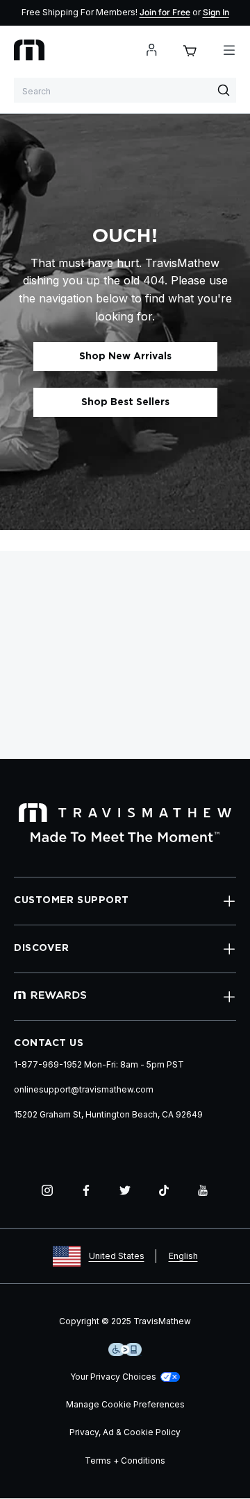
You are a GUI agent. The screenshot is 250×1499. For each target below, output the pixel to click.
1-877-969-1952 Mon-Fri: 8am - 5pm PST (99, 1064)
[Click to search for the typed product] (223, 90)
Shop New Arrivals (125, 356)
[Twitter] (125, 1190)
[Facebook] (86, 1190)
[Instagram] (47, 1190)
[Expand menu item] (229, 901)
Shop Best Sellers (125, 402)
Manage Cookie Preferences (125, 1404)
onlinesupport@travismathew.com (83, 1089)
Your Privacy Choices (113, 1376)
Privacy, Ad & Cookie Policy (125, 1432)
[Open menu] (229, 50)
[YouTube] (203, 1190)
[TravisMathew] (29, 50)
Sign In (216, 12)
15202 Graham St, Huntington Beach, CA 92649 (108, 1114)
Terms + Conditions (125, 1460)
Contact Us (49, 1043)
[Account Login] (151, 50)
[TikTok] (164, 1190)
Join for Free (165, 12)
